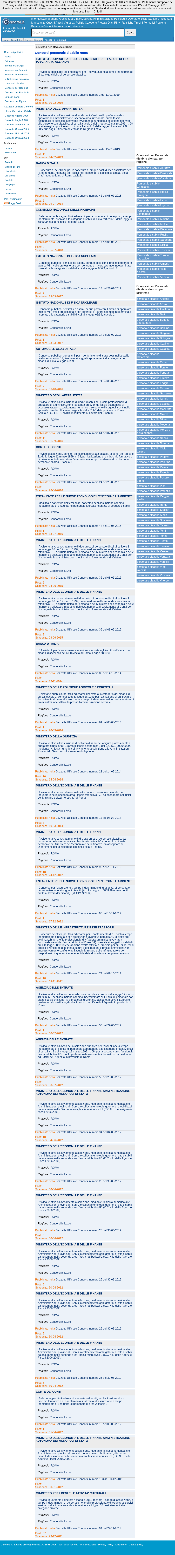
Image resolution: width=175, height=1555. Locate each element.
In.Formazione (88, 1544)
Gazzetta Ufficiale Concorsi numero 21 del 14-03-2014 (88, 771)
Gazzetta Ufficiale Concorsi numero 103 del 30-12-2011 (89, 1479)
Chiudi (98, 11)
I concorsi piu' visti (14, 83)
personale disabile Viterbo (153, 580)
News (8, 56)
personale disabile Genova (153, 388)
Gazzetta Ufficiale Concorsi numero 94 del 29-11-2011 (88, 1528)
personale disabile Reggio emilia (153, 498)
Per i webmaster (13, 198)
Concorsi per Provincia (17, 92)
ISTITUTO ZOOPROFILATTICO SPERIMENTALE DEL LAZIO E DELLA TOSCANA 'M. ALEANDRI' (82, 61)
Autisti (59, 22)
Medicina (86, 18)
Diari (110, 22)
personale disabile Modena (153, 424)
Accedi (48, 39)
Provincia (37, 26)
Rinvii (117, 22)
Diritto (77, 18)
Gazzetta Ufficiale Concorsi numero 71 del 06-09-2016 (88, 381)
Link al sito (10, 171)
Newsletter (10, 152)
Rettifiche (127, 22)
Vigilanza (69, 22)
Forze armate (62, 26)
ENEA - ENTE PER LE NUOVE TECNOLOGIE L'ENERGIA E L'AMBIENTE (84, 496)
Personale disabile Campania (148, 185)
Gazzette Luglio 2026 (16, 120)
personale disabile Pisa (151, 485)
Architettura (66, 18)
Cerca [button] (130, 32)
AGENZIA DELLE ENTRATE (54, 987)
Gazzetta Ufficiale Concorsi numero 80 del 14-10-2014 (88, 673)
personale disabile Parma (152, 467)
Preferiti (9, 162)
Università (76, 26)
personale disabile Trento (152, 540)
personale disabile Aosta (152, 304)
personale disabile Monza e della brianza (153, 431)
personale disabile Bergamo (154, 333)
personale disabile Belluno (153, 328)
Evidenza (10, 61)
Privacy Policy (105, 1544)
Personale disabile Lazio (152, 200)
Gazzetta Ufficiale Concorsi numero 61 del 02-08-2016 (88, 433)
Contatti (9, 180)
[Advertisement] (154, 97)
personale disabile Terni (151, 530)
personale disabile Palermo (153, 462)
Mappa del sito (13, 166)
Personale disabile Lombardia (148, 212)
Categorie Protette (96, 22)
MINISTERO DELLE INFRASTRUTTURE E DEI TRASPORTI (75, 927)
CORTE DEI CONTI (48, 447)
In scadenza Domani (16, 70)
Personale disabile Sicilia (152, 244)
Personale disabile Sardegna (154, 239)
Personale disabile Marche (153, 219)
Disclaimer (10, 193)
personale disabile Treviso (153, 546)
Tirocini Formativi (144, 22)
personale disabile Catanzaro (148, 356)
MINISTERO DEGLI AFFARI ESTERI (59, 108)
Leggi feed (15, 203)
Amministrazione (103, 18)
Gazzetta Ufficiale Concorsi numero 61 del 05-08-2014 (88, 722)
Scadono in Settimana (16, 74)
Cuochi (50, 22)
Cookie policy (136, 1544)
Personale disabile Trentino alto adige (153, 257)
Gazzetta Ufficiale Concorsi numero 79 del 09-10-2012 (88, 973)
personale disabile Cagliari (153, 343)
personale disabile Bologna (153, 338)
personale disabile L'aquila (153, 403)
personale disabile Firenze (153, 377)
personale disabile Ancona (153, 298)
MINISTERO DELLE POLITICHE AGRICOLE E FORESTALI (74, 687)
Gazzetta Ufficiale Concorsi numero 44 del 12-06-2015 (88, 526)
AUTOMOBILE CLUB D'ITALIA (56, 349)
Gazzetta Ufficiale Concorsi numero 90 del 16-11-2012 (88, 913)
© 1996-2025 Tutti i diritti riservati (60, 1544)
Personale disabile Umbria (153, 263)
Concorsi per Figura (15, 101)
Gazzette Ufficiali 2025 (17, 133)
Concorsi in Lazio (60, 88)
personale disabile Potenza (153, 491)
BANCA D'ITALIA (47, 163)
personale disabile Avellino (153, 309)
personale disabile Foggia (153, 383)
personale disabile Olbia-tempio (152, 450)
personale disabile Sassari (153, 509)
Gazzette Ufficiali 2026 (17, 129)
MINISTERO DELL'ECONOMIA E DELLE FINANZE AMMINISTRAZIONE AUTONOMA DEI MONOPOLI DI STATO (83, 1092)
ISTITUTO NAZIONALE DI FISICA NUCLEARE (66, 256)
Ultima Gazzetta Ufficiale (18, 111)
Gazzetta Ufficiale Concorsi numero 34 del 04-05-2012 (88, 1132)
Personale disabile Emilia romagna (152, 193)
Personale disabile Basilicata (154, 173)
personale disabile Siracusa (154, 520)
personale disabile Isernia (152, 398)
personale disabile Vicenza (153, 575)
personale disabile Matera (152, 414)
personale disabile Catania (153, 348)
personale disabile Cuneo (152, 362)
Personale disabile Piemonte (154, 229)
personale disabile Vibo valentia (151, 568)
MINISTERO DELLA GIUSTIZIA (56, 736)
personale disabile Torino (152, 535)
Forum (8, 148)
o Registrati (59, 39)
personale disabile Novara (153, 443)
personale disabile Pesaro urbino (153, 479)
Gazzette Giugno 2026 (17, 124)
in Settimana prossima (17, 79)
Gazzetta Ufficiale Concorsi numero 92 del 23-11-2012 (88, 867)
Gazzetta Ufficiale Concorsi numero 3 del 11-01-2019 (88, 94)
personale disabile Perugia (153, 472)
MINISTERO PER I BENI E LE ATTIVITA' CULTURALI (71, 1493)
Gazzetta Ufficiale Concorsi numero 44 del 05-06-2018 (88, 242)
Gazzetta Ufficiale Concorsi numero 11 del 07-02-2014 (88, 818)
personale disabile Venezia (153, 556)
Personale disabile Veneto (153, 277)
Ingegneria (51, 18)
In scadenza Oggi (14, 65)
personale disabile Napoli (152, 438)
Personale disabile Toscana (154, 250)
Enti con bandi (12, 96)
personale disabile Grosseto (154, 393)
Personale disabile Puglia (152, 234)
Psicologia (120, 18)
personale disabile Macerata (154, 409)
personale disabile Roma (152, 504)
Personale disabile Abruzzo (153, 168)
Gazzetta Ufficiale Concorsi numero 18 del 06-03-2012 (88, 1424)
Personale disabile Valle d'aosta (151, 270)
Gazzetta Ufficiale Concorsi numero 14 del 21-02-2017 (88, 288)
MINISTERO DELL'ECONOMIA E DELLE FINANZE (69, 540)
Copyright (10, 184)
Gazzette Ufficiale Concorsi (18, 106)
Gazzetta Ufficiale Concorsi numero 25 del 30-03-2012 (88, 1181)
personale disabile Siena (152, 514)
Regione (161, 22)
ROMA (55, 81)
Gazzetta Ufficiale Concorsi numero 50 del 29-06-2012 (88, 1025)
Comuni (48, 26)
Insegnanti (166, 18)
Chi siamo (10, 175)
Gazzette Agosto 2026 (17, 115)
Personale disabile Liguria (153, 205)
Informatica (38, 18)
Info (87, 11)
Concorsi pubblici (13, 52)
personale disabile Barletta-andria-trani (153, 321)
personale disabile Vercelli (153, 561)
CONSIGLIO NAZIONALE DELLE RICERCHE (65, 209)
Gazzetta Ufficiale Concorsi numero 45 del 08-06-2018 (88, 195)
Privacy (8, 189)
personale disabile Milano (152, 419)
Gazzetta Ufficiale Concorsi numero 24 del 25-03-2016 (88, 482)
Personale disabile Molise (152, 224)
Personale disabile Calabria (154, 178)
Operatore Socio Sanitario (143, 18)
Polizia (80, 22)
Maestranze (38, 22)
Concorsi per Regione (16, 87)
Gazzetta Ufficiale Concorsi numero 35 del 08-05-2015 (88, 577)
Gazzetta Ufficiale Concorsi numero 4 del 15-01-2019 (88, 149)
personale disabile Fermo (152, 367)
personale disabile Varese (153, 551)
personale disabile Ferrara (153, 372)
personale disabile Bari (151, 314)
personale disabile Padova (153, 456)
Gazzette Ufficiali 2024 (17, 137)
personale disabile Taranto (153, 525)
